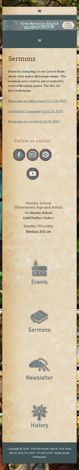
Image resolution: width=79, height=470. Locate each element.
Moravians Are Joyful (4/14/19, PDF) (34, 121)
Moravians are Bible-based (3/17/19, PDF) (37, 101)
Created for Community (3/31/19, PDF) (35, 111)
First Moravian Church (39, 25)
